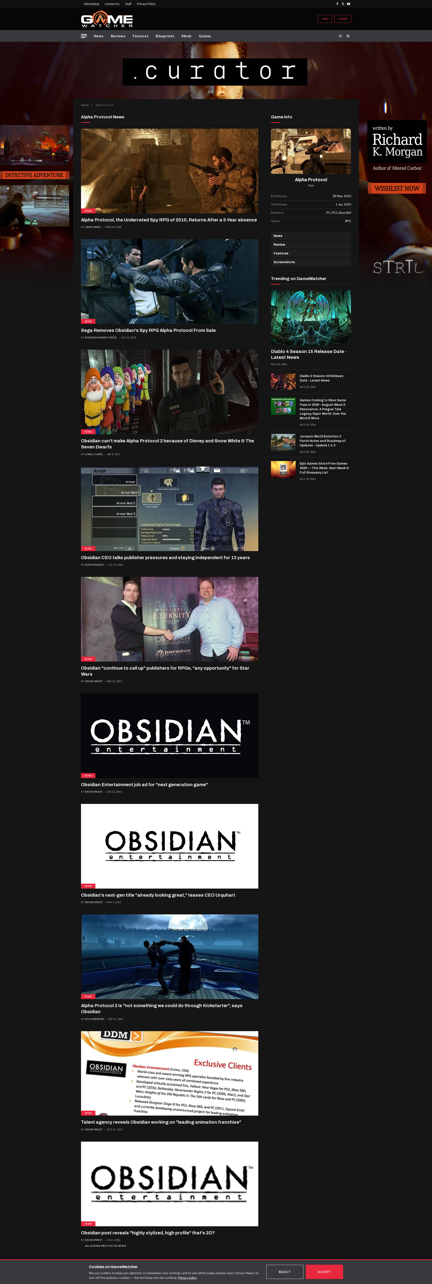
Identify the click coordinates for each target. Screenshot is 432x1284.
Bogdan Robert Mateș (101, 337)
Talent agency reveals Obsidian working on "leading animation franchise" (161, 1122)
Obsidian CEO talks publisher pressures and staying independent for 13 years (165, 557)
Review (279, 244)
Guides (205, 36)
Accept (324, 1272)
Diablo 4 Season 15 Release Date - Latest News (308, 354)
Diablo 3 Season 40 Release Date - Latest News (321, 378)
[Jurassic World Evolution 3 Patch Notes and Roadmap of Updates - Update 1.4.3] (283, 442)
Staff (128, 4)
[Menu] (84, 36)
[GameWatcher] (107, 18)
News (99, 36)
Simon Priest (94, 681)
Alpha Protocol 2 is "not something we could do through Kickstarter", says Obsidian (162, 1008)
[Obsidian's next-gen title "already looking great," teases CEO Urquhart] (169, 846)
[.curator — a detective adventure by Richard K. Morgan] (216, 70)
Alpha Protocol (311, 179)
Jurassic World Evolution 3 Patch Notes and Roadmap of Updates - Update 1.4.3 (322, 441)
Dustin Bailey (94, 564)
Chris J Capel (94, 454)
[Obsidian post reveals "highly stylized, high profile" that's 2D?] (169, 1184)
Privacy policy (187, 1278)
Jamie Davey (93, 226)
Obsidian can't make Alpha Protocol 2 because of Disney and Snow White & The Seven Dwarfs (167, 443)
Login (342, 18)
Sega (311, 185)
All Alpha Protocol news (105, 1245)
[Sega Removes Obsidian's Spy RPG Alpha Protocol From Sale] (169, 281)
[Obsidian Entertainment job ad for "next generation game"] (169, 735)
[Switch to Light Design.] (340, 36)
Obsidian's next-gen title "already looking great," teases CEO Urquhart (158, 895)
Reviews (118, 36)
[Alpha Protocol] (311, 151)
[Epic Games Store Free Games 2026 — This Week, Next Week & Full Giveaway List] (283, 469)
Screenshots (284, 262)
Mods (187, 36)
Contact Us (112, 4)
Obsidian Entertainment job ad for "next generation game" (144, 784)
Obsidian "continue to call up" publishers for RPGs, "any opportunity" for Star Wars (165, 671)
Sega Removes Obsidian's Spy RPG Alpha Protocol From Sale (148, 330)
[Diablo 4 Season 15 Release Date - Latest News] (311, 318)
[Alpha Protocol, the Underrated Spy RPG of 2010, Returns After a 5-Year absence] (169, 171)
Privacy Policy (146, 4)
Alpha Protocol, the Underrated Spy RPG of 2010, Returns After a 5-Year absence (169, 219)
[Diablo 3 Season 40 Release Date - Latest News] (283, 381)
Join (325, 18)
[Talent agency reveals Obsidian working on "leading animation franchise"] (169, 1073)
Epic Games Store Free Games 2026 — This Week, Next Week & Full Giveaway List (324, 468)
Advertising (91, 4)
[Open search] (348, 36)
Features (140, 36)
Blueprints (165, 36)
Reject (285, 1272)
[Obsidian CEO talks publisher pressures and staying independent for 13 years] (169, 508)
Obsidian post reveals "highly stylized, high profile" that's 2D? (148, 1232)
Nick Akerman (94, 1018)
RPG (348, 221)
